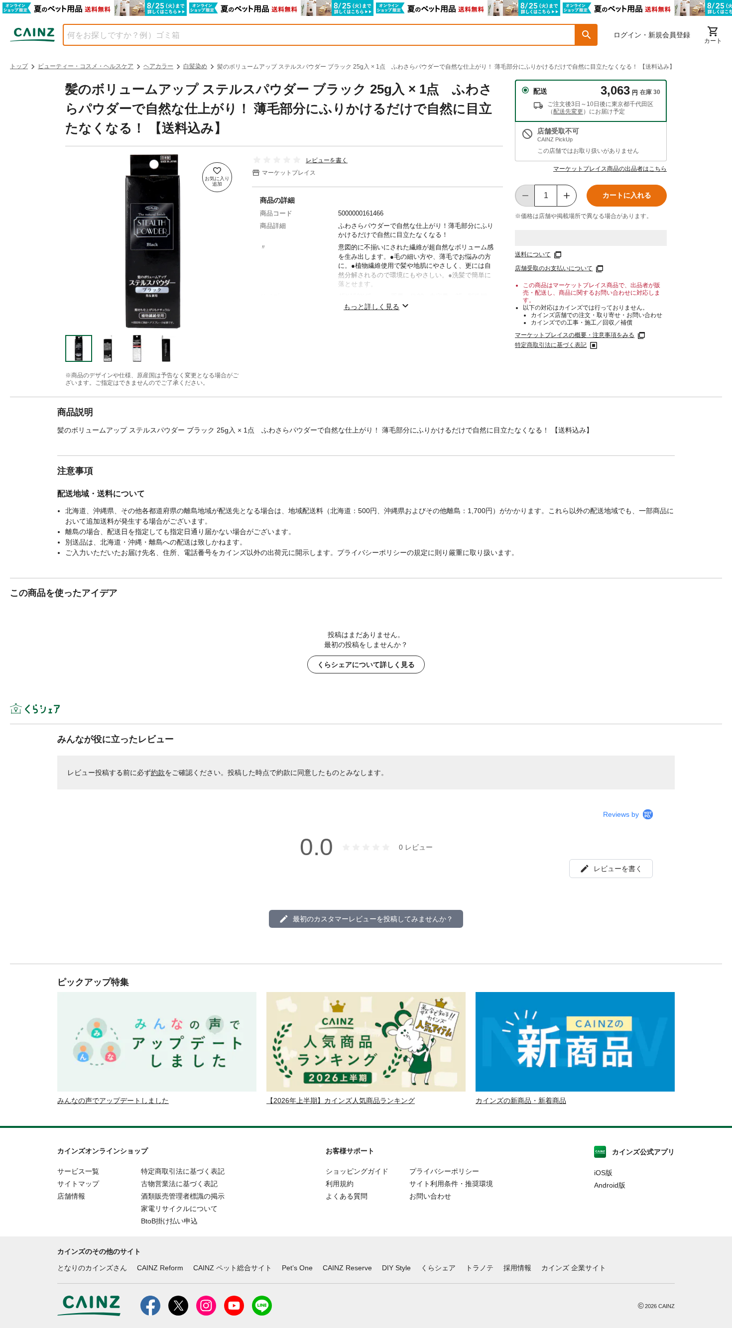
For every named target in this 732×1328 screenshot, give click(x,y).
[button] (587, 35)
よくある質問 (346, 1196)
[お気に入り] (217, 177)
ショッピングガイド (357, 1171)
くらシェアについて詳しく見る (366, 664)
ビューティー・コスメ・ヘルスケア (85, 66)
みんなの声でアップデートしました (113, 1101)
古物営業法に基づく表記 (179, 1184)
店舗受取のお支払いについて (554, 268)
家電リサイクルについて (179, 1209)
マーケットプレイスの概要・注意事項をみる (574, 335)
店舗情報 (71, 1196)
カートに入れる (627, 195)
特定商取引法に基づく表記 (551, 344)
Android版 (609, 1185)
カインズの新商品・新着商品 (521, 1101)
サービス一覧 (78, 1171)
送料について (533, 254)
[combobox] (311, 34)
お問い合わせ (430, 1196)
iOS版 (603, 1173)
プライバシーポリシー (444, 1171)
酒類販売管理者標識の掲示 (183, 1196)
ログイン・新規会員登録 (651, 35)
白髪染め (195, 66)
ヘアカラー (158, 66)
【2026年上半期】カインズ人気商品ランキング (340, 1101)
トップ (19, 66)
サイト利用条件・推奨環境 (451, 1184)
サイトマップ (78, 1184)
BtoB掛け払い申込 (169, 1221)
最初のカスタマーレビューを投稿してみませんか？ (373, 919)
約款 (158, 772)
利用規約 (340, 1184)
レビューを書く (327, 160)
